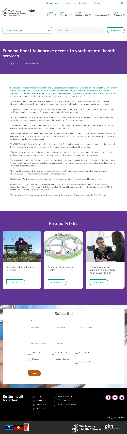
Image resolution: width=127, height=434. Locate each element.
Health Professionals (81, 13)
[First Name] (39, 321)
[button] (122, 3)
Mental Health (31, 63)
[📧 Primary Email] (88, 321)
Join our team (41, 400)
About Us (50, 13)
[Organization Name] (39, 337)
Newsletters (68, 3)
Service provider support (67, 404)
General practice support (67, 400)
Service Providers (64, 13)
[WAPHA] (22, 12)
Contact (83, 3)
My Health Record (65, 396)
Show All (116, 30)
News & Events (117, 13)
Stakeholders (101, 14)
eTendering (52, 3)
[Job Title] (63, 337)
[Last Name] (63, 321)
